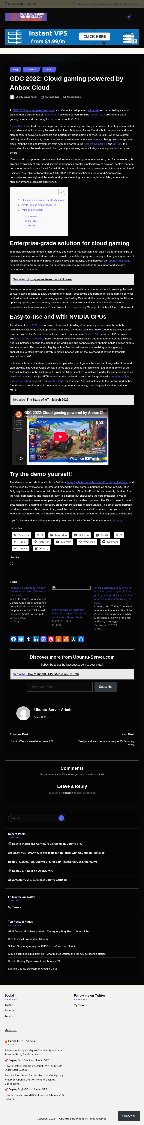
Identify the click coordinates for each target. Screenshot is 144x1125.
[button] (42, 717)
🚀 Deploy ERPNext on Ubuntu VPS (30, 870)
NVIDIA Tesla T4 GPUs (28, 338)
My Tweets (14, 907)
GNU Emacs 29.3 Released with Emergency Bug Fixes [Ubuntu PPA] (48, 931)
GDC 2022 (19, 110)
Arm (28, 110)
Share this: (33, 217)
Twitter (9, 1004)
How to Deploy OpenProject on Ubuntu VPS (34, 961)
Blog (15, 69)
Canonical (31, 69)
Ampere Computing (43, 110)
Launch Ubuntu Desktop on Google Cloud (33, 968)
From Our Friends (21, 1041)
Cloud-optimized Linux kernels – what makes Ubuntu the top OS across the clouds (57, 953)
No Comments (74, 97)
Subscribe (105, 686)
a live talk (93, 110)
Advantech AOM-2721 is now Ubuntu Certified (37, 879)
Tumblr (9, 1016)
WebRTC (53, 381)
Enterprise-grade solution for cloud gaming (42, 200)
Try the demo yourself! (31, 210)
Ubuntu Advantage (119, 260)
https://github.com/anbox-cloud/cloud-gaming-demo (97, 482)
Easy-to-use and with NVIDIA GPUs (38, 205)
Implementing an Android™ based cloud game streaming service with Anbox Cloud (69, 613)
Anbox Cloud (97, 114)
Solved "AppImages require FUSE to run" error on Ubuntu (42, 946)
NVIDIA (117, 144)
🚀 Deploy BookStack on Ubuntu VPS (27, 1060)
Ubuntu (49, 69)
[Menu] (137, 17)
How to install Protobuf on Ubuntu (28, 938)
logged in (68, 792)
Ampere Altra (51, 114)
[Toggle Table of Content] (60, 192)
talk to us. (117, 520)
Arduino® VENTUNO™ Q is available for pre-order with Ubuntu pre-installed (56, 852)
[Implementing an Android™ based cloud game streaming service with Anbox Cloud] (71, 597)
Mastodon (10, 1030)
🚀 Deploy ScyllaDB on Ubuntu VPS (26, 1089)
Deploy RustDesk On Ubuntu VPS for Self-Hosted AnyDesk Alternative (52, 861)
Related (31, 226)
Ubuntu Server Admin (53, 710)
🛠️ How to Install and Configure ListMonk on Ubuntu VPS (45, 843)
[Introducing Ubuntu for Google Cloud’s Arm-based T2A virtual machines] (31, 604)
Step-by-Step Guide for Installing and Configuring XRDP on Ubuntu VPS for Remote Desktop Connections (34, 1079)
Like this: (32, 221)
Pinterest (10, 1010)
